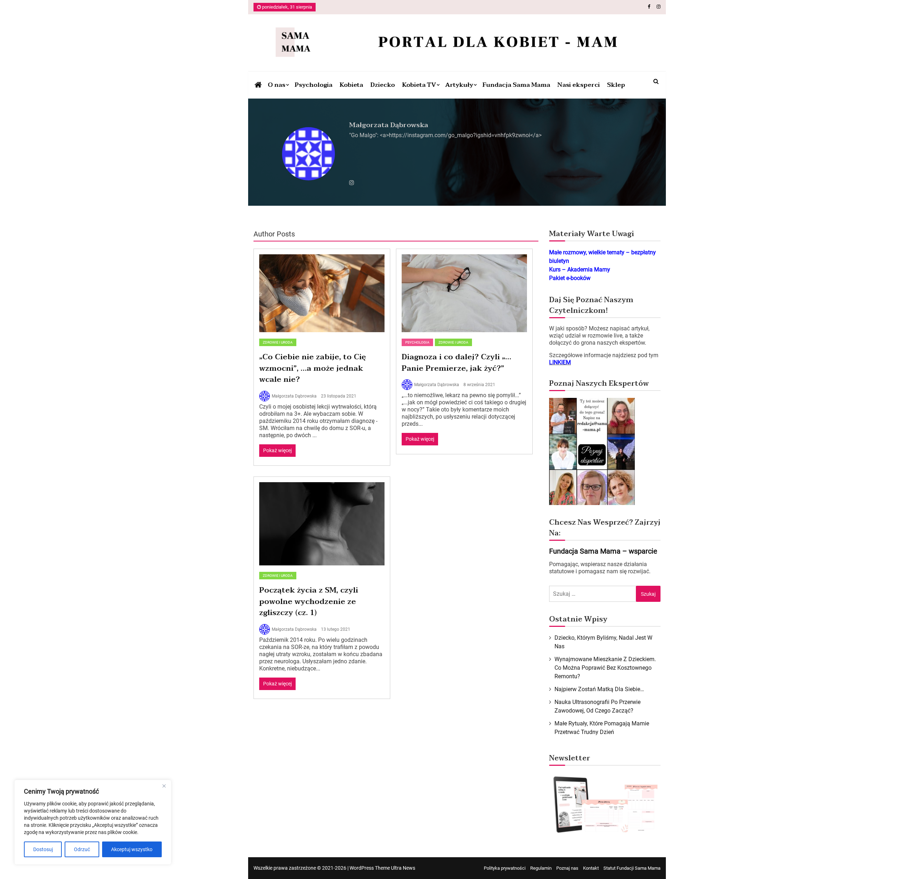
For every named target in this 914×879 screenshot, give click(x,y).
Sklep (616, 85)
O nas (276, 85)
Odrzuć (82, 849)
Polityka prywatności (505, 868)
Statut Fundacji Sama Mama (632, 868)
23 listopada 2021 (338, 396)
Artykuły (459, 85)
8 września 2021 (479, 384)
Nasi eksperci (578, 85)
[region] (92, 822)
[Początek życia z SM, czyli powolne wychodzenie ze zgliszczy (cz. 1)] (322, 524)
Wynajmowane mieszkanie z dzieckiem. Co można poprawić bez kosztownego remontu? (605, 668)
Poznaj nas (567, 868)
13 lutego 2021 (335, 629)
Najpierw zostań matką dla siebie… (599, 689)
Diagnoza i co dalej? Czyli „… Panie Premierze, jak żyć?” (456, 362)
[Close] (164, 785)
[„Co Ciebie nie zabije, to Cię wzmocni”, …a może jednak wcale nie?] (322, 293)
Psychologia (313, 85)
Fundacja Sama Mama (516, 85)
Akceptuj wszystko (131, 849)
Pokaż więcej (277, 450)
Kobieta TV (419, 85)
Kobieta (351, 85)
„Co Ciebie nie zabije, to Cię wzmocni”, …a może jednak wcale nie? (312, 368)
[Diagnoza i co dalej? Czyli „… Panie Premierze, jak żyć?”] (464, 293)
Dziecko (382, 85)
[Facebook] (649, 6)
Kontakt (591, 868)
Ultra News (403, 868)
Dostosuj (43, 849)
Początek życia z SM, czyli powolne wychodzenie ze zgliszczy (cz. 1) (308, 601)
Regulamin (541, 868)
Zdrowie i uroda (278, 342)
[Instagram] (659, 6)
